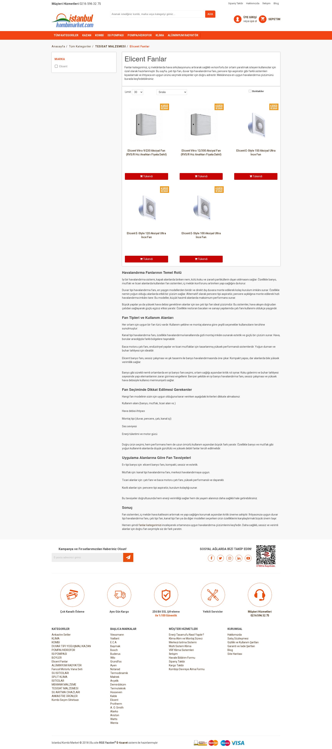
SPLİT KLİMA (59, 676)
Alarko (114, 711)
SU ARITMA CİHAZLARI (66, 692)
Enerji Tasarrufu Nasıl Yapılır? (186, 634)
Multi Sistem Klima (180, 646)
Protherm (116, 703)
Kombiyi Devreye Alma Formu (187, 669)
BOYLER (57, 657)
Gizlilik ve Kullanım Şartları (243, 642)
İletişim (173, 653)
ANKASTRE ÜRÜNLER (65, 696)
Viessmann (117, 634)
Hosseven (116, 692)
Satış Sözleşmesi (237, 638)
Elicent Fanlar (60, 661)
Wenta (114, 722)
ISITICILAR (58, 680)
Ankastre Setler (61, 634)
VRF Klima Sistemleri (181, 650)
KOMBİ (99, 35)
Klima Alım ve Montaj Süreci (186, 638)
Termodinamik (119, 673)
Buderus (115, 653)
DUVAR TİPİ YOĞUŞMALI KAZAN (71, 646)
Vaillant (114, 638)
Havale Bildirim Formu (182, 657)
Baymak (115, 646)
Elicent (114, 699)
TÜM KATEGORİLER (66, 35)
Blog (230, 650)
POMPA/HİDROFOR (140, 35)
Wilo (112, 657)
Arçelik (114, 680)
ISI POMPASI (116, 35)
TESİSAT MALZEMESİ (65, 688)
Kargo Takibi (176, 665)
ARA (210, 14)
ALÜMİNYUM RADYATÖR (183, 35)
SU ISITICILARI (60, 673)
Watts (113, 719)
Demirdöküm (118, 684)
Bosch (114, 650)
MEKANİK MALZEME (64, 684)
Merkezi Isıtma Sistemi (183, 642)
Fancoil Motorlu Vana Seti (67, 669)
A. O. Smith (117, 707)
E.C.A (113, 642)
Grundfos (116, 661)
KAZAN (86, 35)
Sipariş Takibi (177, 661)
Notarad (115, 669)
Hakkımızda (234, 634)
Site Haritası (234, 653)
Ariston (114, 715)
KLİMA (160, 35)
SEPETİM (274, 19)
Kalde (113, 696)
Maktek (114, 676)
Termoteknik (118, 688)
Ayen (113, 665)
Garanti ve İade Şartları (241, 646)
